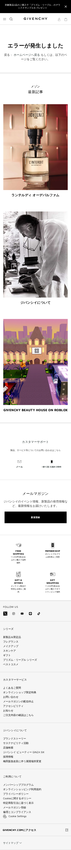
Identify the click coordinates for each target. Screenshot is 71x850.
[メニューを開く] (4, 19)
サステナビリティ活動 (16, 743)
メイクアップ (10, 646)
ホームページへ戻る (27, 54)
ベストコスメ (10, 664)
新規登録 (35, 517)
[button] (59, 20)
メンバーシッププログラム (18, 784)
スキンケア (9, 650)
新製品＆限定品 (12, 637)
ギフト (7, 655)
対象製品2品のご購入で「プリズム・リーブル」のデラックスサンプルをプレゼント (32, 6)
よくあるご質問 (12, 687)
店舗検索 (8, 747)
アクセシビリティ (13, 706)
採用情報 (8, 756)
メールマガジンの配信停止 (18, 701)
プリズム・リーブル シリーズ (20, 659)
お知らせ (8, 710)
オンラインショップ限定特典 (19, 692)
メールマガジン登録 (14, 807)
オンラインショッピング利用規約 (22, 789)
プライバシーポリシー (16, 793)
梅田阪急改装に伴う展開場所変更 (22, 761)
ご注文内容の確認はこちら (18, 715)
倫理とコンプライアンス (17, 812)
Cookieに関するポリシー (17, 798)
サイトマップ (10, 842)
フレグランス (10, 641)
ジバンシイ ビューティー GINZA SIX (23, 752)
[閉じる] (66, 6)
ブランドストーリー (14, 738)
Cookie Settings (17, 816)
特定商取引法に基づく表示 (18, 802)
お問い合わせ (10, 696)
